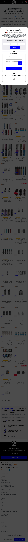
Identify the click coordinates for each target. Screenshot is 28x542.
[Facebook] (13, 79)
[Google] (14, 79)
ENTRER (14, 47)
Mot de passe (10, 61)
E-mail (8, 56)
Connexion (14, 68)
